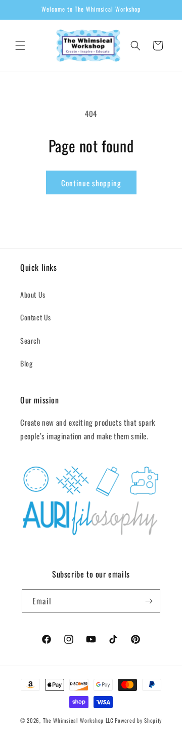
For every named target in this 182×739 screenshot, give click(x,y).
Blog (26, 363)
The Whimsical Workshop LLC (78, 720)
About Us (33, 294)
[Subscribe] (149, 601)
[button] (20, 45)
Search (30, 340)
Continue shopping (91, 182)
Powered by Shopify (138, 720)
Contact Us (35, 317)
